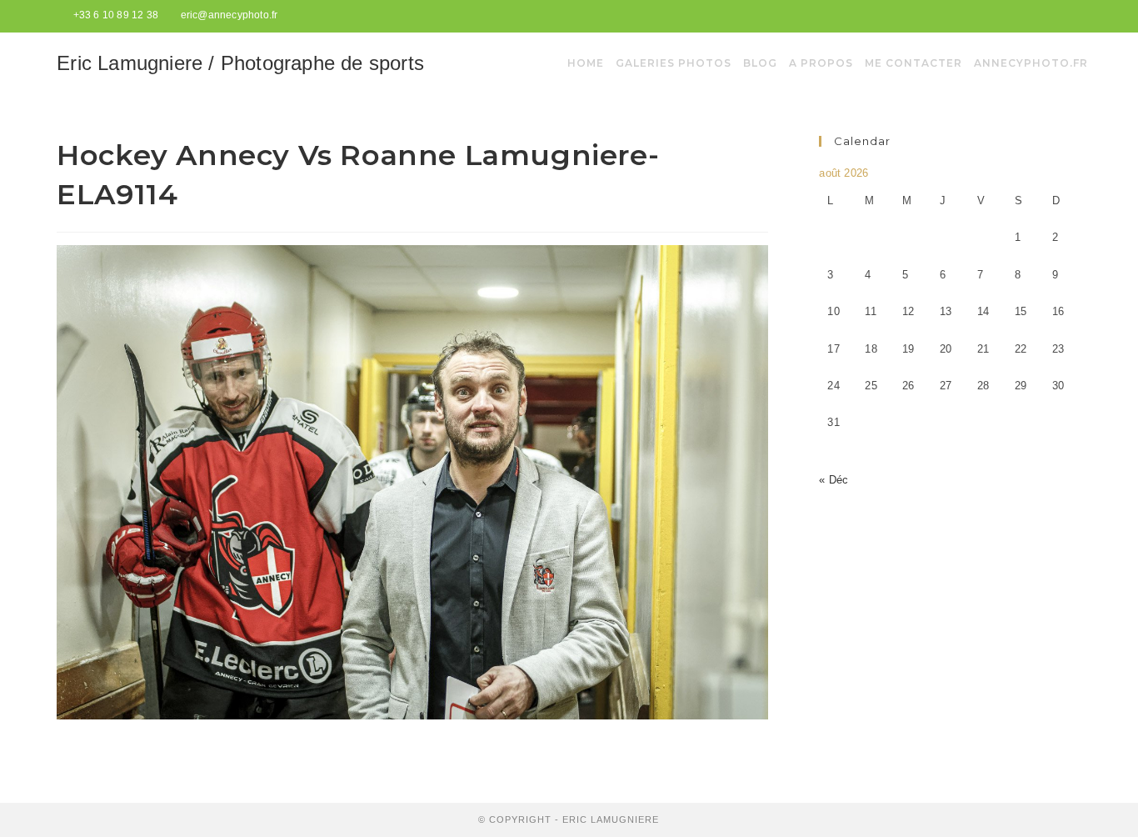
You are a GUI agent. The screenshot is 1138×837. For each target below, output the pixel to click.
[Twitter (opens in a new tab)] (1037, 16)
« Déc (833, 480)
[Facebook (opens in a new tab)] (1056, 16)
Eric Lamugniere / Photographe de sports (240, 63)
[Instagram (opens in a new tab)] (1073, 16)
